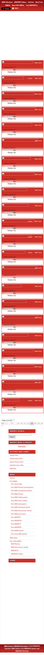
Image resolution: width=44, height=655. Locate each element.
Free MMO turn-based (18, 514)
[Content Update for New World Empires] (16, 158)
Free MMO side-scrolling (19, 501)
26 (42, 423)
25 (39, 423)
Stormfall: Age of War (17, 465)
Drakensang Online (16, 459)
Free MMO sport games (19, 504)
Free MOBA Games (17, 530)
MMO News (38, 63)
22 (28, 423)
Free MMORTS (16, 524)
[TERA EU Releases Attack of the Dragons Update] (19, 267)
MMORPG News (20, 2)
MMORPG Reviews (20, 646)
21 (25, 423)
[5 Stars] (12, 69)
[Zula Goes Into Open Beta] (12, 286)
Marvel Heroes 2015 (16, 462)
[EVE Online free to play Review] (13, 252)
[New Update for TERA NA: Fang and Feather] (18, 93)
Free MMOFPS (16, 517)
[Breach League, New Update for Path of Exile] (18, 366)
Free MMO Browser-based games (22, 487)
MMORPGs (14, 550)
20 (21, 423)
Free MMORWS (16, 527)
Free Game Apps (16, 484)
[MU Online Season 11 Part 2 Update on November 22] (21, 382)
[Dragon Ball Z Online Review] (13, 78)
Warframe (13, 468)
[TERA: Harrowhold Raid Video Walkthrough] (17, 351)
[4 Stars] (10, 69)
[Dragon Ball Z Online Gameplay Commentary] (18, 221)
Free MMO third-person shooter (21, 511)
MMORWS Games (17, 554)
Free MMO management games (21, 491)
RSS (16, 8)
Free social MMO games (19, 534)
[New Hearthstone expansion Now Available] (17, 62)
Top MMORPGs (32, 5)
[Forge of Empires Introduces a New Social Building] (20, 317)
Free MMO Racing (17, 494)
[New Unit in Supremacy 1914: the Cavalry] (17, 124)
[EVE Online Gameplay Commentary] (15, 335)
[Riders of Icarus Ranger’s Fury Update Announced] (20, 140)
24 (35, 423)
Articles (31, 2)
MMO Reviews (7, 2)
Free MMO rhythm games (19, 497)
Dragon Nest (14, 455)
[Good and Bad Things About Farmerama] (16, 236)
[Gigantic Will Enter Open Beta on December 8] (18, 174)
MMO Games (8, 646)
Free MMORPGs (16, 521)
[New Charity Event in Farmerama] (14, 301)
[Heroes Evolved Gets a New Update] (15, 205)
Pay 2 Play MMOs (16, 541)
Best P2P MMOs (18, 5)
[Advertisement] (22, 34)
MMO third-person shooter (19, 547)
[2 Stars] (7, 69)
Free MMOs (13, 481)
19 (18, 423)
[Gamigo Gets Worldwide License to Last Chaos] (19, 109)
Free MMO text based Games (20, 507)
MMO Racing (15, 544)
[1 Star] (5, 69)
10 (12, 423)
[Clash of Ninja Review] (10, 400)
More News (22, 446)
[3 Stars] (9, 69)
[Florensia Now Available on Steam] (14, 189)
